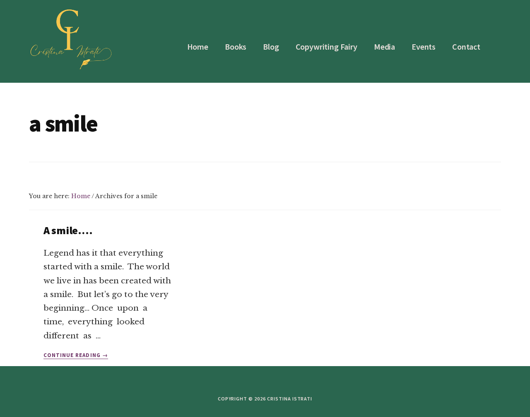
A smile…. (68, 230)
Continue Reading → (75, 355)
